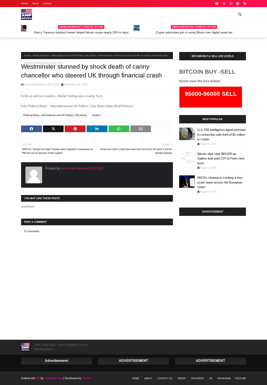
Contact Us (164, 378)
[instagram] (231, 3)
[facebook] (216, 3)
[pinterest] (237, 3)
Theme (86, 378)
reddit (182, 378)
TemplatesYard (53, 378)
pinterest (197, 378)
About (35, 3)
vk (210, 378)
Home (24, 3)
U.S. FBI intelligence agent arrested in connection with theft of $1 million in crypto (221, 134)
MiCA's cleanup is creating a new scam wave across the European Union (220, 182)
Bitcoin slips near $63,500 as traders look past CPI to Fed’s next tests (220, 158)
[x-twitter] (224, 3)
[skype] (244, 3)
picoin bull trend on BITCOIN (42, 84)
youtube (240, 378)
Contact (47, 3)
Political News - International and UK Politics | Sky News (65, 55)
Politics (96, 115)
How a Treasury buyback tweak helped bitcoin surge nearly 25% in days (81, 32)
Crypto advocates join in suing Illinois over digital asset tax (194, 32)
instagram (224, 378)
